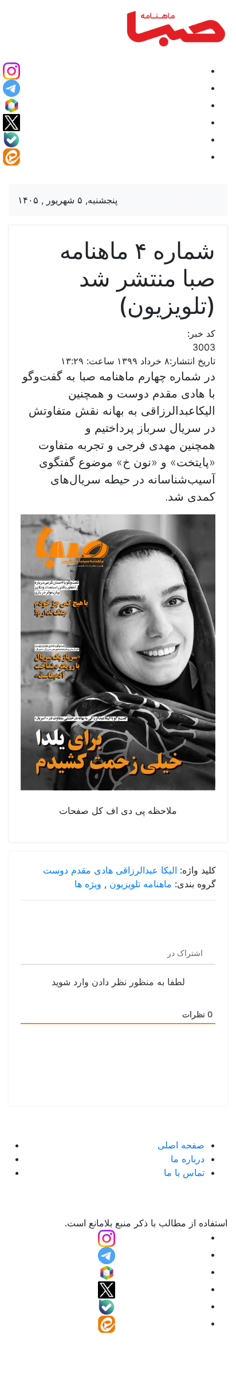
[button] (11, 70)
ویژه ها (87, 884)
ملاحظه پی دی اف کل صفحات (118, 810)
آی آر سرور (70, 1349)
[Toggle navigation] (202, 199)
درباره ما (187, 1158)
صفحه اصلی (181, 1145)
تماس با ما (184, 1172)
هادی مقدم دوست (78, 870)
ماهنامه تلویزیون (140, 884)
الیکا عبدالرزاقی (146, 870)
